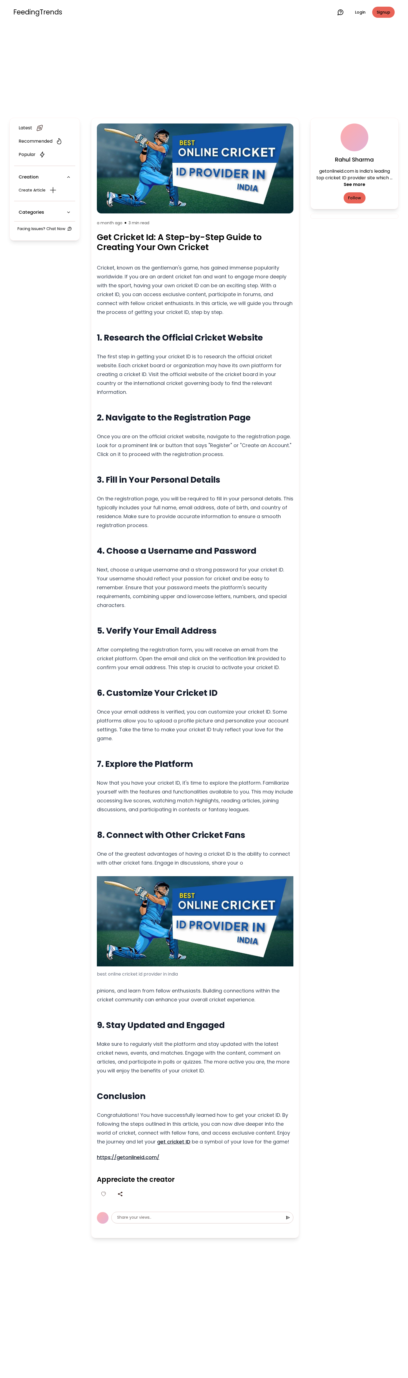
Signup (383, 12)
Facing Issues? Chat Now (41, 228)
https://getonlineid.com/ (128, 1157)
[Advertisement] (204, 70)
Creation (29, 177)
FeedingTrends (37, 12)
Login (360, 12)
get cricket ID (173, 1141)
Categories (31, 212)
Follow (354, 198)
